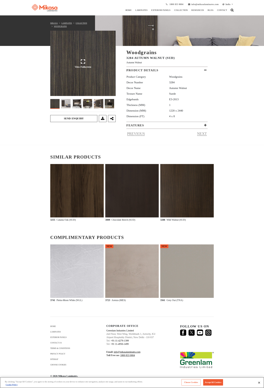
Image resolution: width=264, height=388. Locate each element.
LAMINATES (141, 10)
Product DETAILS (142, 70)
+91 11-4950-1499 (120, 344)
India (227, 4)
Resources (197, 10)
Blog (210, 10)
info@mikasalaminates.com (205, 4)
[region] (132, 382)
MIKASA (54, 23)
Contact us (56, 343)
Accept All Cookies (213, 382)
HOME (128, 10)
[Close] (259, 382)
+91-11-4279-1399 (120, 340)
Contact (222, 10)
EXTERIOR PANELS (160, 10)
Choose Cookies (58, 365)
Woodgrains (60, 26)
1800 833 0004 (176, 4)
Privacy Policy (57, 354)
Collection (81, 23)
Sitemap (54, 359)
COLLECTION (181, 10)
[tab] (167, 70)
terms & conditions (60, 348)
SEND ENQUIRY (74, 118)
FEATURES (135, 125)
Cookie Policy (12, 385)
